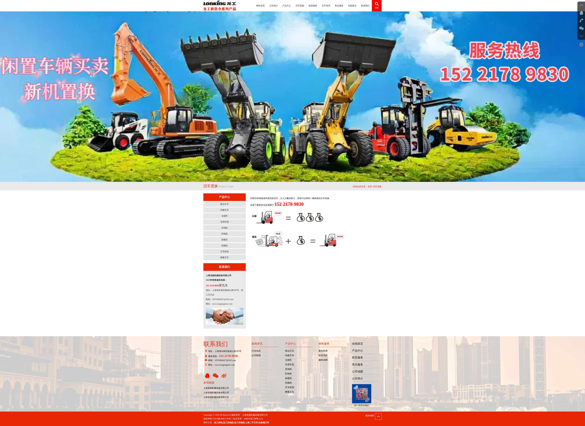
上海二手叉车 (251, 422)
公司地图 (357, 371)
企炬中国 (248, 419)
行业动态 (256, 351)
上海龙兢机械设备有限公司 (216, 388)
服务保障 (323, 360)
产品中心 (286, 6)
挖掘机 (288, 383)
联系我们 (365, 6)
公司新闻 (256, 355)
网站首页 (260, 6)
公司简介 (273, 6)
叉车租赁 (289, 387)
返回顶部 (369, 415)
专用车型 (289, 364)
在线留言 (352, 6)
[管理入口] (258, 419)
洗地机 (288, 369)
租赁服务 (313, 6)
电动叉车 (289, 351)
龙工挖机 (218, 422)
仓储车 (288, 360)
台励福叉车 (264, 422)
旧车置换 (300, 6)
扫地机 (288, 373)
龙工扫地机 (239, 422)
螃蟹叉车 (289, 392)
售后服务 (339, 6)
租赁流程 (323, 355)
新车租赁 (323, 351)
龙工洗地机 (228, 422)
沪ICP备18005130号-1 (223, 419)
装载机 (288, 378)
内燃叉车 (289, 355)
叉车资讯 (326, 6)
